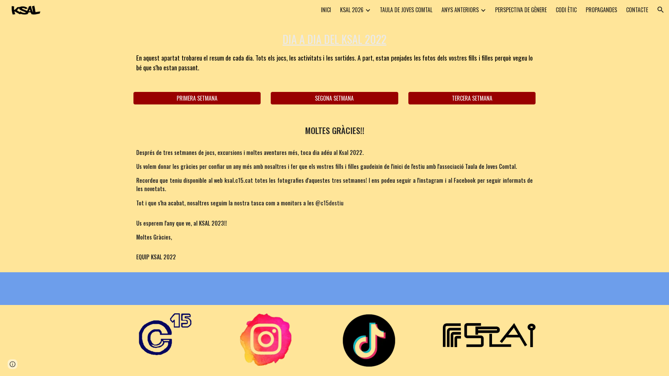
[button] (660, 9)
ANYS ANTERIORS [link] (460, 10)
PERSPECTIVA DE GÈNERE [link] (521, 10)
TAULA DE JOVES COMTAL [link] (406, 10)
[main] (334, 51)
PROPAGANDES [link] (601, 10)
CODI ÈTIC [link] (566, 10)
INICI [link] (326, 10)
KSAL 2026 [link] (351, 10)
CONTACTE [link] (637, 10)
